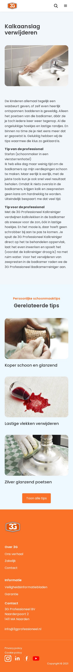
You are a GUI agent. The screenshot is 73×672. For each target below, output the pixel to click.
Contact (11, 568)
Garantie (11, 594)
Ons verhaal (14, 554)
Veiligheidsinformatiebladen (26, 587)
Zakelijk (10, 561)
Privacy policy (13, 648)
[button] (65, 6)
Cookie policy (13, 652)
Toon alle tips (36, 498)
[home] (11, 5)
